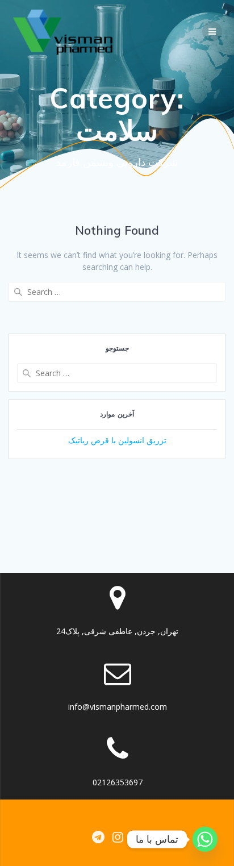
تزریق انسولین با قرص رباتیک (117, 440)
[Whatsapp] (205, 839)
